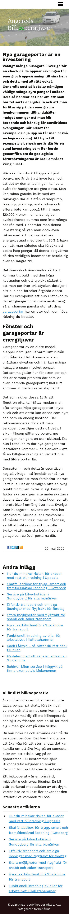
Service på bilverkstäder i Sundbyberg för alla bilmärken (32, 596)
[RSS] (21, 547)
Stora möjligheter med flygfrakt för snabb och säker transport (36, 617)
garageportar (13, 311)
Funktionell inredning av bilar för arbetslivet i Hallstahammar (34, 637)
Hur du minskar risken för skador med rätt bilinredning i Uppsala (34, 576)
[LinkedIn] (17, 547)
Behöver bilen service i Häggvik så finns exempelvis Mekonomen (34, 668)
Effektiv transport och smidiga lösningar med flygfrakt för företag (36, 607)
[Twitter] (13, 547)
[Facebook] (9, 547)
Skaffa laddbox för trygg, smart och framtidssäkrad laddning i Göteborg (36, 586)
